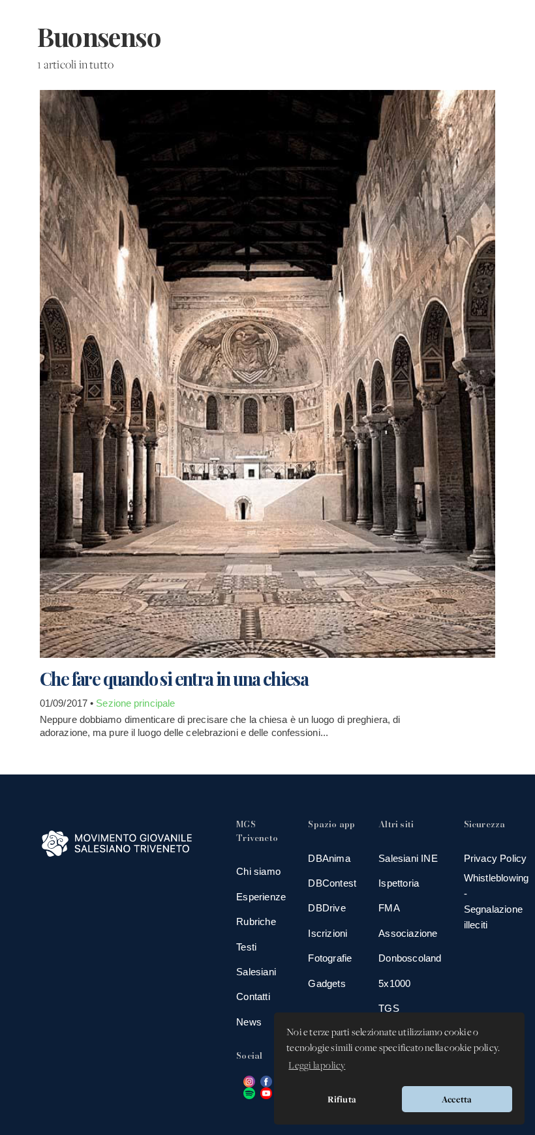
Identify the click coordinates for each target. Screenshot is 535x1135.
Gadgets (326, 983)
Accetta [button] (457, 1099)
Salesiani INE (408, 858)
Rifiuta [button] (342, 1099)
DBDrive (326, 907)
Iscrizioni (327, 933)
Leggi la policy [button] (316, 1066)
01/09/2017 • (68, 703)
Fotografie (330, 958)
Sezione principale (135, 703)
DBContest (332, 883)
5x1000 (394, 983)
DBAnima (329, 858)
